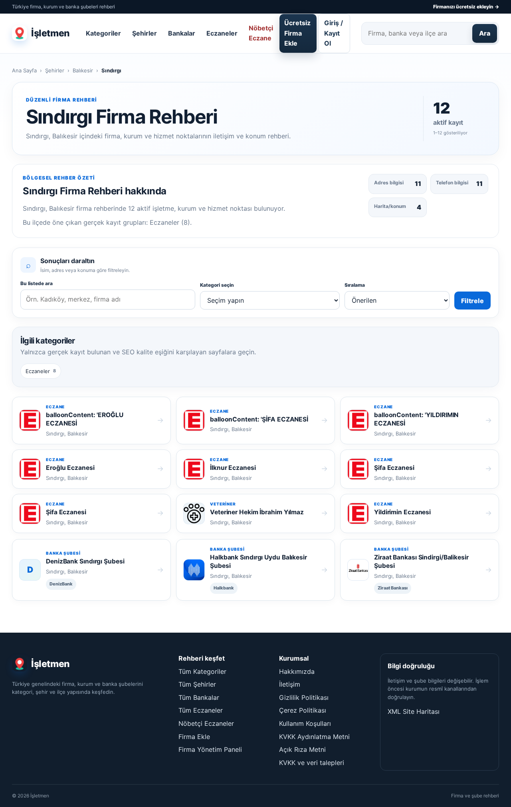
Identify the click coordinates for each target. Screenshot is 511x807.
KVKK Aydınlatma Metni (314, 737)
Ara (484, 33)
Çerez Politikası (302, 710)
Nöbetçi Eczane (261, 33)
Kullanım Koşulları (305, 723)
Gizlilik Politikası (304, 697)
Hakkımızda (297, 671)
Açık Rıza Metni (302, 749)
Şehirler (144, 33)
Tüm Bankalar (198, 697)
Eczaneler (222, 33)
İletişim (289, 684)
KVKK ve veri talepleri (311, 763)
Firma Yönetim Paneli (210, 749)
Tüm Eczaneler (200, 710)
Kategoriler (103, 33)
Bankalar (181, 33)
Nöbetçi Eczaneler (206, 723)
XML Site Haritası (414, 711)
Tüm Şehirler (197, 684)
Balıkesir (83, 70)
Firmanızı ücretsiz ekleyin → (466, 7)
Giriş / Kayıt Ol (333, 33)
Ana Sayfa (24, 70)
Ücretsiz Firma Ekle (297, 33)
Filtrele (472, 301)
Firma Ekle (194, 737)
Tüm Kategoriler (202, 671)
